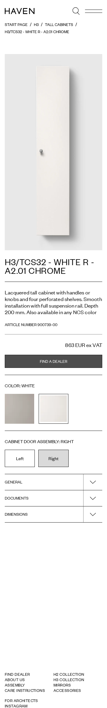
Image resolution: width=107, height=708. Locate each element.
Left (20, 458)
